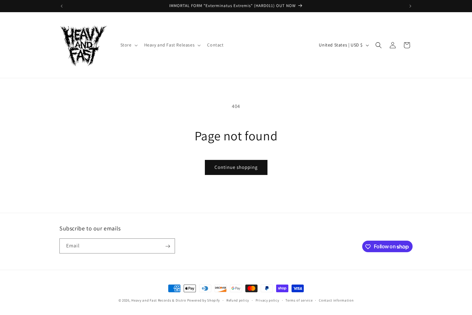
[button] (128, 45)
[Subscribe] (168, 246)
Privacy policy (267, 300)
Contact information (336, 300)
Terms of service (298, 300)
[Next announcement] (410, 6)
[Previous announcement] (62, 6)
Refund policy (237, 300)
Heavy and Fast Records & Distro (158, 300)
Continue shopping (236, 167)
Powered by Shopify (203, 300)
